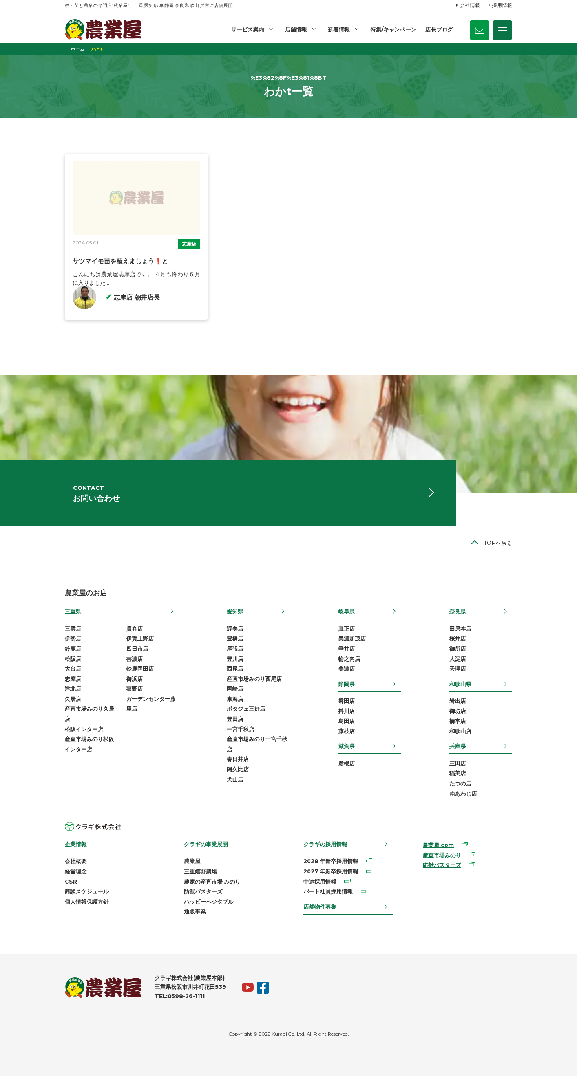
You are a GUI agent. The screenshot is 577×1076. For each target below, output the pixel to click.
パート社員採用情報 (328, 891)
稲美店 (457, 773)
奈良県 (457, 611)
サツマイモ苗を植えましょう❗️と (120, 261)
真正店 (346, 628)
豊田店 (235, 718)
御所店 (457, 648)
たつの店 (460, 783)
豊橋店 (235, 638)
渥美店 (235, 628)
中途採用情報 (319, 881)
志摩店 (189, 244)
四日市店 (137, 648)
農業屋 (192, 861)
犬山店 (235, 779)
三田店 (457, 763)
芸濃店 (134, 658)
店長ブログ (439, 29)
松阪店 (73, 658)
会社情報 (470, 5)
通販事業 (195, 911)
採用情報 (502, 5)
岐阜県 (346, 611)
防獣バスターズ (203, 891)
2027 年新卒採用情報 (330, 871)
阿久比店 (238, 769)
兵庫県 (457, 746)
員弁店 (134, 628)
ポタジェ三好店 (246, 708)
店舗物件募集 (319, 906)
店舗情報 (296, 29)
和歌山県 (460, 683)
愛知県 (235, 611)
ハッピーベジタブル (209, 901)
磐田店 (346, 700)
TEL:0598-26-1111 (180, 996)
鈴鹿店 (73, 648)
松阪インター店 (84, 729)
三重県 (73, 611)
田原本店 (460, 628)
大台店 (73, 668)
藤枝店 (346, 731)
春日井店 (238, 759)
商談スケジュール (87, 891)
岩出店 (457, 700)
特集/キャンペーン (393, 29)
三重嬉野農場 (200, 871)
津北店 (73, 688)
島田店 (346, 720)
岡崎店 (235, 688)
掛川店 (346, 711)
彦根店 (346, 763)
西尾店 (235, 668)
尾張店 (235, 648)
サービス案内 (247, 29)
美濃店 (346, 668)
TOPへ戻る (498, 542)
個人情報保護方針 (87, 901)
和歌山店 (460, 731)
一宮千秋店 (240, 729)
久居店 (73, 698)
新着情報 (339, 29)
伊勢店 (73, 638)
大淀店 (457, 658)
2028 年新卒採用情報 (330, 861)
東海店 (235, 698)
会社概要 (76, 861)
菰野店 (134, 688)
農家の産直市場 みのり (212, 881)
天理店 (457, 668)
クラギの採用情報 (325, 844)
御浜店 (134, 678)
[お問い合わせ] (479, 30)
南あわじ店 (463, 793)
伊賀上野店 (140, 638)
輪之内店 (349, 658)
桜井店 (457, 638)
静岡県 (346, 683)
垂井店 (346, 648)
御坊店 (457, 711)
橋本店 (457, 720)
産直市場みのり (442, 855)
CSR (71, 881)
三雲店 (73, 628)
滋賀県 (346, 746)
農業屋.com (438, 845)
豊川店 (235, 658)
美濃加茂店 (352, 638)
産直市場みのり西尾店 (254, 678)
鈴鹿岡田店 (140, 668)
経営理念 (76, 871)
